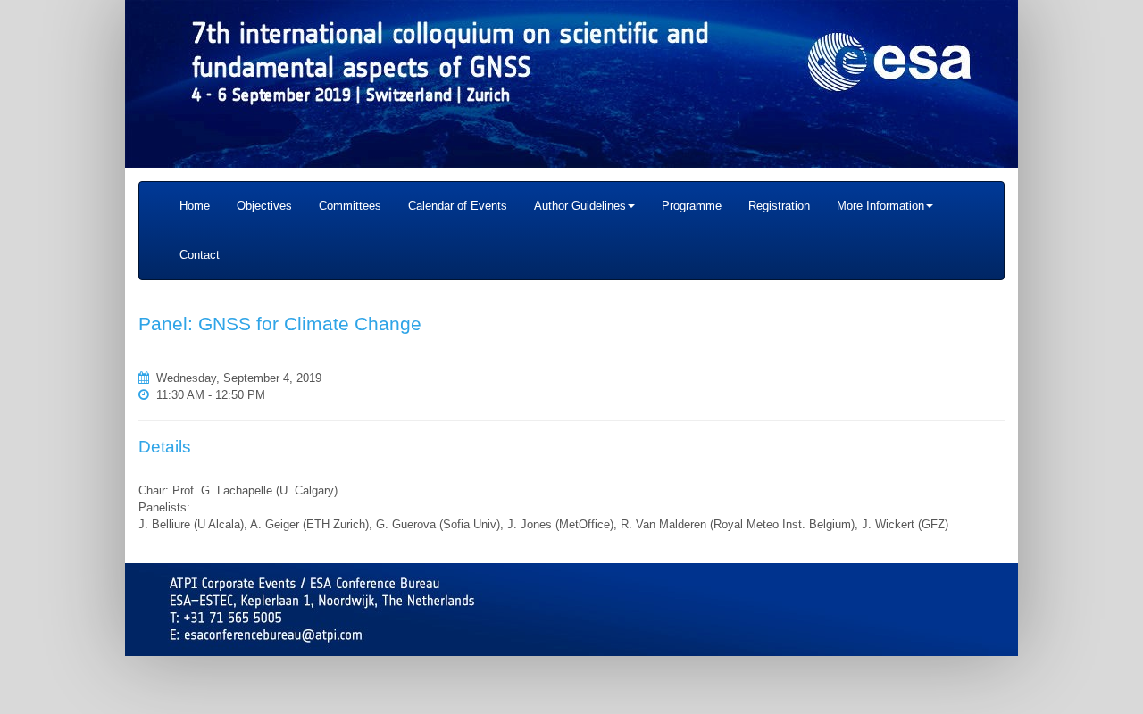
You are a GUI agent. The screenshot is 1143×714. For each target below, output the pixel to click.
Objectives (264, 205)
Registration (779, 205)
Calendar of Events (457, 205)
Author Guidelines (580, 205)
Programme (692, 205)
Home (194, 205)
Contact (199, 255)
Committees (350, 205)
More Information (880, 205)
